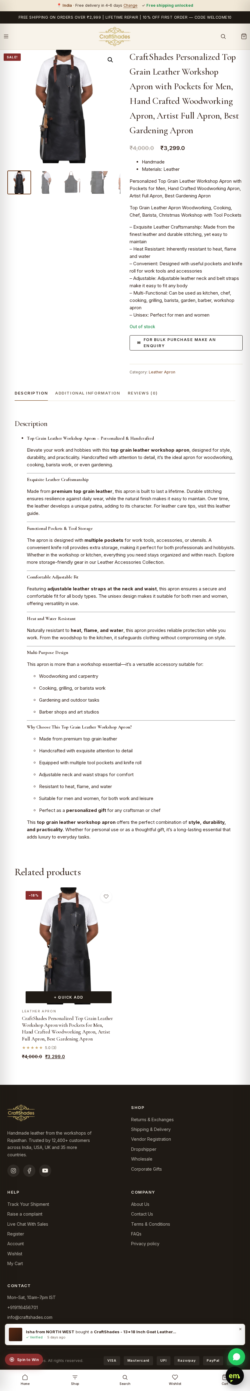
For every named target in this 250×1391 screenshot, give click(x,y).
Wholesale (141, 1159)
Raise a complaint (24, 1214)
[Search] (223, 36)
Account (15, 1243)
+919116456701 (22, 1307)
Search (125, 1384)
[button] (110, 59)
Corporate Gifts (146, 1169)
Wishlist (14, 1253)
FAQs (136, 1233)
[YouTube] (45, 1171)
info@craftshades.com (29, 1317)
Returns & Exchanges (152, 1119)
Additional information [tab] (87, 393)
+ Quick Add (69, 997)
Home (25, 1384)
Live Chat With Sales (27, 1224)
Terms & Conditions (150, 1224)
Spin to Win (28, 1359)
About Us (140, 1204)
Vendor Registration (151, 1139)
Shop (75, 1384)
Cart (225, 1384)
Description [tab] (31, 393)
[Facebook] (29, 1171)
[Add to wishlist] (106, 896)
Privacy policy (145, 1243)
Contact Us (142, 1214)
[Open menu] (6, 36)
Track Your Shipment (28, 1204)
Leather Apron (162, 372)
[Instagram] (13, 1171)
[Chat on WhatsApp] (236, 1356)
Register (15, 1233)
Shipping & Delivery (151, 1129)
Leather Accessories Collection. (130, 562)
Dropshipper (143, 1149)
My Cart (15, 1263)
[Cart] (244, 36)
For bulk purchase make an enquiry (180, 342)
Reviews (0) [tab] (143, 393)
